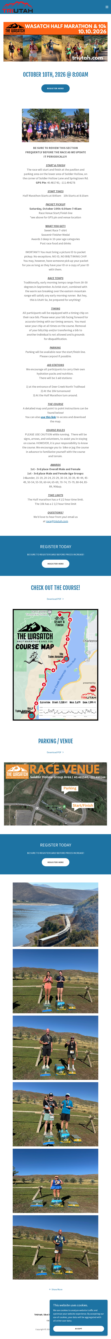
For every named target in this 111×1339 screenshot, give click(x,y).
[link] (17, 7)
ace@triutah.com (57, 521)
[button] (107, 7)
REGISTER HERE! (55, 88)
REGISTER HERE (56, 563)
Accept (78, 1329)
